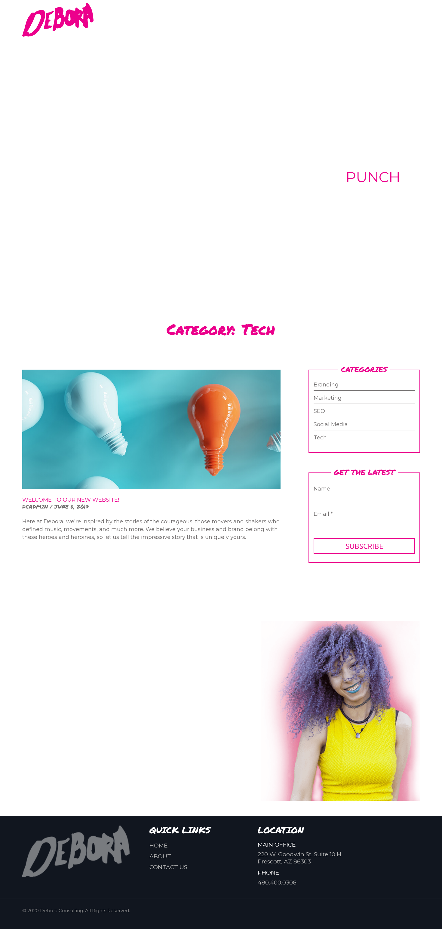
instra (293, 19)
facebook (271, 19)
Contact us (168, 867)
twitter (314, 19)
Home (158, 845)
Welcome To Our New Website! (70, 500)
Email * (323, 514)
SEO (319, 411)
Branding (326, 385)
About (160, 856)
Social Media (331, 425)
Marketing (328, 398)
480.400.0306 (363, 15)
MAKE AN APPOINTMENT (141, 719)
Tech (320, 438)
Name (322, 488)
